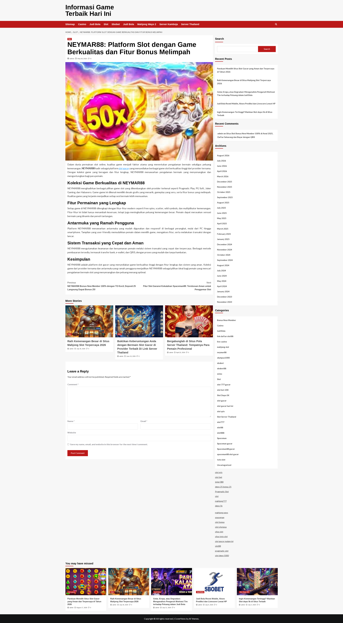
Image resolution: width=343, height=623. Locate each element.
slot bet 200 (222, 390)
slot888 (220, 433)
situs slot (219, 531)
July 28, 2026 (81, 349)
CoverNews (180, 618)
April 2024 (222, 286)
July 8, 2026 (209, 605)
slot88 (220, 427)
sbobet (220, 363)
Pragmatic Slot (222, 491)
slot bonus (220, 522)
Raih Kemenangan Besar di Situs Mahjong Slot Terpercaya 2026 (244, 82)
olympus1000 (223, 357)
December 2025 (224, 181)
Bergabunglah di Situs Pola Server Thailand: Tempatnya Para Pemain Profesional (188, 345)
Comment (73, 384)
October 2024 (223, 255)
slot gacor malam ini (224, 541)
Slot (106, 24)
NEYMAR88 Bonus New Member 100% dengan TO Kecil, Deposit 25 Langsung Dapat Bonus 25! (101, 286)
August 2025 (223, 202)
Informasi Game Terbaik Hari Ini (89, 10)
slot (217, 496)
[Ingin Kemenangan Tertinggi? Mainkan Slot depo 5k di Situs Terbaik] (257, 581)
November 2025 (224, 187)
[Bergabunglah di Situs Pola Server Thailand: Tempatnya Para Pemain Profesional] (189, 321)
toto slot (221, 459)
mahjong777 (221, 501)
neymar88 (221, 352)
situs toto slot (221, 536)
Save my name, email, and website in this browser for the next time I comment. (109, 444)
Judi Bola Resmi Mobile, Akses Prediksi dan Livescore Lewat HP (246, 103)
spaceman (219, 517)
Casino (82, 24)
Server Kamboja (168, 24)
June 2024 (222, 276)
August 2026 (223, 155)
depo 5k (219, 505)
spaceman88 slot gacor (228, 454)
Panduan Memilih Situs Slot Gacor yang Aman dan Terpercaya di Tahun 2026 (245, 70)
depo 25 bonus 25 (223, 486)
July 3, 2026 (252, 605)
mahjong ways (221, 512)
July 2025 (221, 208)
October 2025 (223, 192)
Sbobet (116, 24)
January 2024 (223, 291)
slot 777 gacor (223, 384)
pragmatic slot (221, 551)
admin (72, 59)
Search (219, 38)
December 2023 (224, 296)
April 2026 (222, 171)
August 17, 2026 (82, 607)
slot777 (220, 422)
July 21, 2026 (166, 607)
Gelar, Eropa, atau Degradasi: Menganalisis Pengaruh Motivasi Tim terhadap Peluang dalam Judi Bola (246, 93)
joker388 (219, 482)
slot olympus (221, 527)
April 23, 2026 (180, 352)
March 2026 (222, 176)
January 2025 (223, 239)
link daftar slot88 (225, 336)
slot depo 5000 (222, 555)
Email (144, 421)
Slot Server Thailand (226, 417)
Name (71, 421)
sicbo (219, 374)
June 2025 (222, 213)
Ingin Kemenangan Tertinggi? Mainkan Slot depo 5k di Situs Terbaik (244, 113)
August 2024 (223, 265)
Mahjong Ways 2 (146, 24)
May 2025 (221, 218)
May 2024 (221, 281)
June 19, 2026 (131, 356)
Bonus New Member (226, 320)
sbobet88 (221, 368)
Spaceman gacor (224, 443)
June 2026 (222, 166)
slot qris (221, 411)
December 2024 (224, 244)
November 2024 (224, 249)
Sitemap (70, 24)
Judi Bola (95, 24)
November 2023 (224, 302)
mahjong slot (223, 347)
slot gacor (124, 168)
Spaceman (222, 438)
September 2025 (225, 197)
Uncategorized (224, 465)
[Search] (276, 24)
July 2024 (221, 270)
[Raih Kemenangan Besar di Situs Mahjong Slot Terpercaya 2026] (89, 321)
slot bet (218, 477)
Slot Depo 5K (223, 395)
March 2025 (222, 228)
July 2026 (221, 160)
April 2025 (222, 223)
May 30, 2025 (82, 59)
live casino (222, 341)
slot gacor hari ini (225, 406)
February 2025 (224, 234)
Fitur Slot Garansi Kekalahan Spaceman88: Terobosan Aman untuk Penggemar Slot (177, 286)
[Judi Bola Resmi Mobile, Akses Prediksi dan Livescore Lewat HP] (214, 581)
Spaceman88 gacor (226, 449)
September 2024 (225, 260)
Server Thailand (190, 24)
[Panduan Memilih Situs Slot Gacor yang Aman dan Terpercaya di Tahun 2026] (85, 581)
